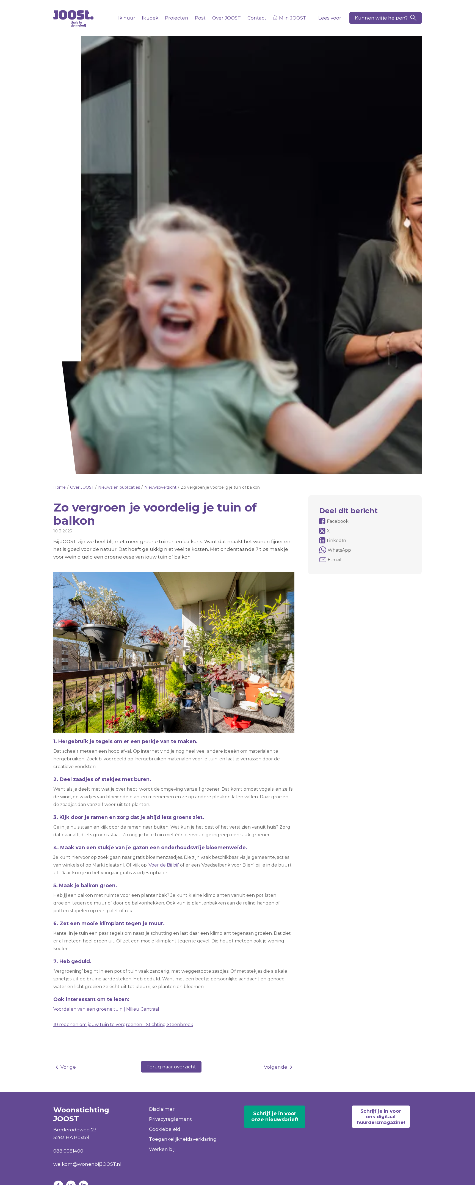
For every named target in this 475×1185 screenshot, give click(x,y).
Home (59, 487)
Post (200, 18)
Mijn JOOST (292, 18)
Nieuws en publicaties (119, 487)
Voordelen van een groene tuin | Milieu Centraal (106, 1009)
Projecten (176, 18)
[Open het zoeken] (385, 18)
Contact (256, 18)
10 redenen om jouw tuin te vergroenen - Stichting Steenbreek (123, 1024)
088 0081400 (68, 1151)
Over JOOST (226, 18)
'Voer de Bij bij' (163, 865)
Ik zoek (150, 18)
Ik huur (126, 18)
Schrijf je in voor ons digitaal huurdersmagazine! (381, 1116)
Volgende (275, 1067)
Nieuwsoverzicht (160, 487)
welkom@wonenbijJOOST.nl (87, 1164)
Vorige (68, 1067)
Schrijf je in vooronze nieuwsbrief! (274, 1116)
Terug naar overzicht (171, 1066)
